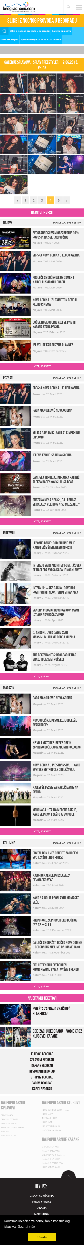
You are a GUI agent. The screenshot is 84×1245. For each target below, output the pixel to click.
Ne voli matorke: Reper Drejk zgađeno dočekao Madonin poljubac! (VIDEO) (57, 747)
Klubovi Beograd (42, 1054)
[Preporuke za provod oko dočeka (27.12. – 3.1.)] (15, 926)
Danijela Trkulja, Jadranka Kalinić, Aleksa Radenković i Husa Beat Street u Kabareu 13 (56, 482)
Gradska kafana (50, 1146)
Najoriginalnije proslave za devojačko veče (51, 877)
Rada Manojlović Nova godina (52, 410)
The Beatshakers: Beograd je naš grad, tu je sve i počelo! (54, 657)
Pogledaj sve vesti (66, 222)
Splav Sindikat (8, 1135)
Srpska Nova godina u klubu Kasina (56, 255)
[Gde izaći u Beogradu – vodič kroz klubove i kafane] (15, 1036)
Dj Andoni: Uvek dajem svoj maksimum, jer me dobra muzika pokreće (54, 637)
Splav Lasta (7, 1115)
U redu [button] (42, 1237)
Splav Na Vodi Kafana (53, 1154)
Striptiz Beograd (42, 1077)
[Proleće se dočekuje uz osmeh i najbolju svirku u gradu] (15, 283)
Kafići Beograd (42, 1088)
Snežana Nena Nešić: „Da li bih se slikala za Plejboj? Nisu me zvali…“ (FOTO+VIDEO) (56, 504)
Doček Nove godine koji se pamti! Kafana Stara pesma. (54, 324)
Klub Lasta (47, 1113)
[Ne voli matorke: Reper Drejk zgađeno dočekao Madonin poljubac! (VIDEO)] (15, 748)
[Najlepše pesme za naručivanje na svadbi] (15, 793)
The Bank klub (49, 1118)
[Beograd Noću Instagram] (44, 1186)
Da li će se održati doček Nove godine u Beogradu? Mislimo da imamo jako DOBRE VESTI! (57, 947)
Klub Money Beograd (12, 1127)
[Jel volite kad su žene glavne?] (15, 350)
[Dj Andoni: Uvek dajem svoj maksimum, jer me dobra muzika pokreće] (15, 638)
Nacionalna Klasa (51, 1130)
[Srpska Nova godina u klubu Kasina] (15, 261)
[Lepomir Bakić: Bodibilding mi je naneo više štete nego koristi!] (15, 548)
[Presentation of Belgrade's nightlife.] (19, 6)
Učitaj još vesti (42, 366)
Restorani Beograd (42, 1071)
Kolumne (39, 863)
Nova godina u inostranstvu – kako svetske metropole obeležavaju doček (56, 769)
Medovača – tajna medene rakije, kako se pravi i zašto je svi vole (55, 812)
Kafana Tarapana (51, 1150)
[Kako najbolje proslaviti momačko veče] (15, 903)
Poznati (38, 394)
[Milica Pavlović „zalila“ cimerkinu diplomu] (15, 438)
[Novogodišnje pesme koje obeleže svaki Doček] (15, 726)
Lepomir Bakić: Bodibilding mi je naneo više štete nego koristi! (54, 545)
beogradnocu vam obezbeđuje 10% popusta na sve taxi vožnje (56, 234)
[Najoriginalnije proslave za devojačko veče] (15, 881)
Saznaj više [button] (26, 1226)
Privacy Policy (41, 1201)
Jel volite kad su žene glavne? (53, 344)
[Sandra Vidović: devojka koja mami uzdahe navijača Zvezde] (15, 615)
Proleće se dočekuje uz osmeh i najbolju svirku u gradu (53, 279)
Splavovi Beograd (42, 1059)
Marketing (41, 1214)
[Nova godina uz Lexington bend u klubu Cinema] (15, 305)
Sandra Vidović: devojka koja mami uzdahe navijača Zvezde (56, 612)
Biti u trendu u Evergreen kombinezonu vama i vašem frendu (56, 967)
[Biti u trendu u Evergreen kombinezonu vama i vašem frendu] (15, 970)
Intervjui (39, 553)
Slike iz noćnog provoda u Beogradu (30, 30)
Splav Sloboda (9, 1123)
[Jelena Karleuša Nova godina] (15, 460)
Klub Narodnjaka (51, 1167)
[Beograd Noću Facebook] (37, 1186)
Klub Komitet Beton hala (55, 1109)
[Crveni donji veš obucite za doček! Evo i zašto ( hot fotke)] (15, 858)
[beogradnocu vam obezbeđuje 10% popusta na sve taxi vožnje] (15, 238)
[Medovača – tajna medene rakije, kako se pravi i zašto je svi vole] (15, 815)
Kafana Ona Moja (51, 1158)
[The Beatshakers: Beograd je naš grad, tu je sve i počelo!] (15, 660)
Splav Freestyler (9, 39)
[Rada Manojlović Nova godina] (15, 416)
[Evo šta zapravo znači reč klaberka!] (15, 1014)
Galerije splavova (61, 30)
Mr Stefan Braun (51, 1126)
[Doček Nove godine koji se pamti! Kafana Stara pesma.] (15, 328)
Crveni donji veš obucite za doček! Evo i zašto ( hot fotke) (55, 855)
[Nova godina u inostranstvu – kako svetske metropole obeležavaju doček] (15, 771)
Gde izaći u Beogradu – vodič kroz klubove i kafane (57, 1033)
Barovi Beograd (42, 1083)
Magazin (38, 704)
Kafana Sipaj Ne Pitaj (52, 1163)
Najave (38, 242)
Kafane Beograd (42, 1065)
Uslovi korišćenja (42, 1195)
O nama (41, 1208)
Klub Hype (47, 1122)
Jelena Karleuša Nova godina (52, 455)
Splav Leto (6, 1131)
